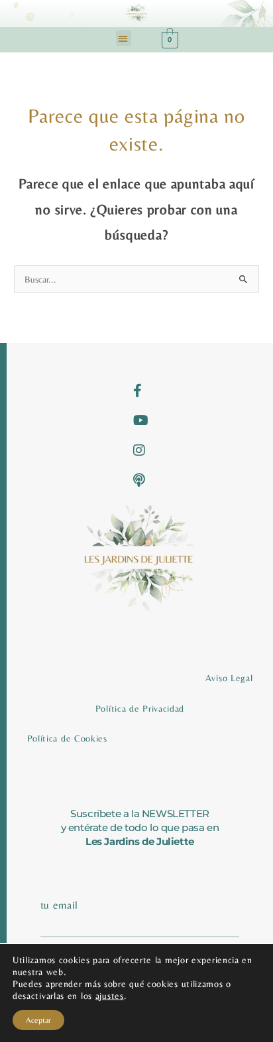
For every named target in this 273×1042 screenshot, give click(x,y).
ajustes (109, 995)
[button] (123, 38)
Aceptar (38, 1020)
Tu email (59, 905)
